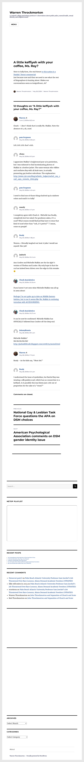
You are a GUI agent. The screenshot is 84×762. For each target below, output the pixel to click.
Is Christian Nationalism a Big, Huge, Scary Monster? (18, 559)
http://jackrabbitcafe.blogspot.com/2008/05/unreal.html (37, 344)
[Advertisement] (42, 44)
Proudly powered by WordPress (37, 756)
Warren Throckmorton (26, 12)
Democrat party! (15, 578)
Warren (22, 118)
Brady (21, 235)
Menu (14, 24)
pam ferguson (25, 137)
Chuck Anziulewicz (27, 280)
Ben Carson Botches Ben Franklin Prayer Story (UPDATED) (19, 563)
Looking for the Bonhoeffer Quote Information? (17, 560)
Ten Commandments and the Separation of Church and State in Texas (21, 557)
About (12, 749)
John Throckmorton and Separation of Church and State (53, 595)
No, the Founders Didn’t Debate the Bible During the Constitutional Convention (23, 561)
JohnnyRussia (25, 330)
